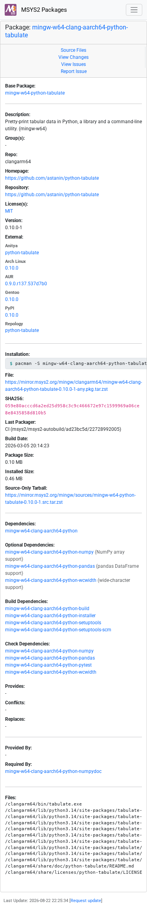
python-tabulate (22, 252)
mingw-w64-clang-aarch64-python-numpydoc (53, 771)
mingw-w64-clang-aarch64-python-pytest (48, 665)
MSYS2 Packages (43, 9)
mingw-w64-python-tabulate (35, 93)
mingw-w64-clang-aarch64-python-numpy (49, 552)
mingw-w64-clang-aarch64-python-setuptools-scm (58, 629)
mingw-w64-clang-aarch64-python (41, 531)
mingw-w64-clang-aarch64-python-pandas (50, 566)
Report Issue (74, 71)
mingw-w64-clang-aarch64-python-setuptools (53, 622)
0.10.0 (11, 268)
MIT (9, 211)
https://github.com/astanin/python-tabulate (52, 178)
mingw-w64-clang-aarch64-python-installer (50, 615)
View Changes (73, 57)
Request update (86, 900)
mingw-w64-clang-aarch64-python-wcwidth (50, 580)
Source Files (73, 50)
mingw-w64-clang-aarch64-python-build (47, 608)
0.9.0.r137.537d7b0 (26, 283)
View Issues (73, 64)
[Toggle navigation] (134, 10)
